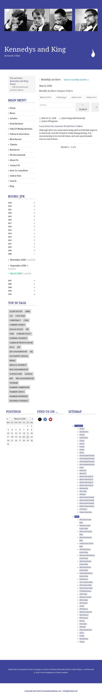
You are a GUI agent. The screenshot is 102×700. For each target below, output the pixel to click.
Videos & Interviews (19, 134)
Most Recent (15, 139)
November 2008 (18, 260)
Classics (13, 144)
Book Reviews (16, 123)
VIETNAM (14, 383)
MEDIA (12, 361)
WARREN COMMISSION (19, 387)
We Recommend (17, 155)
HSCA (12, 347)
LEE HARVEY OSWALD (19, 356)
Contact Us (15, 165)
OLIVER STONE (16, 374)
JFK (18, 347)
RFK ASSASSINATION (25, 378)
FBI (27, 329)
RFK (11, 378)
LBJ (31, 352)
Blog (12, 186)
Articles (13, 118)
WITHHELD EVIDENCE (19, 401)
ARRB (27, 311)
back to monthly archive (75, 80)
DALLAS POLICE (16, 329)
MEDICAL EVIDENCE (18, 365)
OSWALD (28, 374)
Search (13, 181)
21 (24, 437)
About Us (14, 160)
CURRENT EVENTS (17, 325)
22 (28, 437)
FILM (12, 334)
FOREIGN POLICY (24, 334)
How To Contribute (19, 170)
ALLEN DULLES (16, 311)
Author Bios (15, 176)
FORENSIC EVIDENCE (18, 338)
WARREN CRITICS (17, 392)
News (12, 113)
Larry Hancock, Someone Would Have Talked (60, 126)
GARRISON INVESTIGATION (21, 343)
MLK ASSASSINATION (19, 369)
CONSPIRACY (15, 320)
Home (13, 108)
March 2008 (16, 273)
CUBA (26, 320)
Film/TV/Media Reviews (21, 129)
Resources (14, 150)
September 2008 (18, 265)
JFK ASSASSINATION (18, 352)
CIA (11, 316)
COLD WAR (20, 316)
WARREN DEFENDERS (19, 396)
